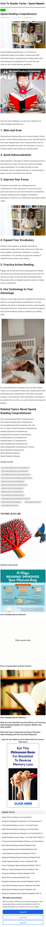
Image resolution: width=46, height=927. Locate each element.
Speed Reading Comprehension (11, 502)
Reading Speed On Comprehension (12, 488)
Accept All (23, 912)
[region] (23, 910)
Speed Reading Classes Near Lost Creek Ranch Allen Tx (23, 837)
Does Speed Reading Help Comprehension (14, 471)
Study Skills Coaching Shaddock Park (16, 877)
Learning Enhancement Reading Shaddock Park (19, 849)
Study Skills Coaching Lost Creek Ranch (17, 817)
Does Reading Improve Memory (13, 615)
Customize (23, 917)
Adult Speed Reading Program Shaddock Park (19, 889)
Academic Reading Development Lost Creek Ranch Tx (22, 821)
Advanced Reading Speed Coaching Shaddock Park (21, 857)
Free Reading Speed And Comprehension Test (15, 474)
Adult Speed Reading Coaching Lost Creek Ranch (20, 829)
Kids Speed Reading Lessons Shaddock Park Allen (21, 886)
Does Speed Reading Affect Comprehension (15, 468)
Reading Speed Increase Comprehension (14, 485)
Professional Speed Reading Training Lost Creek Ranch (22, 841)
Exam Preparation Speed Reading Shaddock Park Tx (21, 865)
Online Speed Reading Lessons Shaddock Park (19, 861)
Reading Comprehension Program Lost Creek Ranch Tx (22, 833)
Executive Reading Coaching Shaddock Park (18, 873)
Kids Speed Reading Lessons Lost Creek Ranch (20, 825)
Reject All (23, 923)
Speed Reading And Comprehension (12, 495)
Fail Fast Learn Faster (9, 565)
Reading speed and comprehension (12, 481)
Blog (3, 10)
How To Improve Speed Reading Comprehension (16, 478)
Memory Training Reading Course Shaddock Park (20, 869)
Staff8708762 (4, 17)
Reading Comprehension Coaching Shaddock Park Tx (21, 893)
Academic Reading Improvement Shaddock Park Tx (21, 881)
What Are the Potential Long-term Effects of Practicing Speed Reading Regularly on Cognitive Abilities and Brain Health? (22, 724)
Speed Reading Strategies (9, 505)
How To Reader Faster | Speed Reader (22, 3)
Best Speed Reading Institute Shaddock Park (19, 845)
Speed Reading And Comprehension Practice (15, 498)
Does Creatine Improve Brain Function (15, 666)
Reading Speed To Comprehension (12, 492)
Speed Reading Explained (33, 502)
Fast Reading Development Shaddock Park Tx (19, 853)
